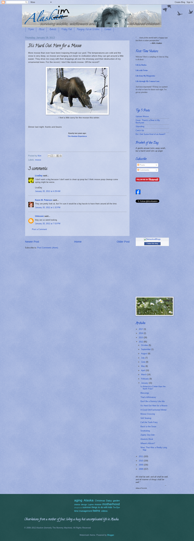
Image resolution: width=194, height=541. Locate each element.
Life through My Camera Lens (147, 81)
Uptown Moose (142, 116)
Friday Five (66, 29)
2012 (141, 342)
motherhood (111, 504)
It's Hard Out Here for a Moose (153, 405)
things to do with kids (102, 507)
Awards (52, 29)
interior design (80, 504)
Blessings (144, 393)
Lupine (91, 504)
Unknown (39, 216)
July (143, 358)
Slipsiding (140, 126)
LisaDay (38, 175)
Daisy (109, 500)
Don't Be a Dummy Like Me (152, 401)
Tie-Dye (116, 507)
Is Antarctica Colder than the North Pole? (153, 387)
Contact (107, 29)
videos (104, 511)
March (144, 374)
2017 (141, 329)
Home (31, 29)
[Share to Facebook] (57, 155)
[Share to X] (54, 155)
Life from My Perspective (145, 76)
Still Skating (145, 418)
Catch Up (140, 130)
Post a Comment (39, 229)
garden (116, 500)
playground (78, 507)
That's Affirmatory (148, 397)
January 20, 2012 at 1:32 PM (47, 207)
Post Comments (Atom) (47, 248)
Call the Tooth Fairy (149, 422)
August (144, 353)
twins (96, 510)
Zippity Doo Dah (147, 435)
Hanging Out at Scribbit (88, 29)
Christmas (100, 500)
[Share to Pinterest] (60, 155)
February (145, 379)
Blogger (110, 535)
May (143, 366)
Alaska (89, 500)
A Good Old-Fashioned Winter (153, 410)
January (145, 383)
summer (87, 507)
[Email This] (49, 155)
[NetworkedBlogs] (152, 239)
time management (83, 511)
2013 (141, 337)
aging (78, 500)
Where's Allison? (147, 443)
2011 (141, 456)
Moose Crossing (147, 414)
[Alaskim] (138, 194)
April (143, 370)
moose (38, 160)
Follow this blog (152, 243)
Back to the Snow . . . (150, 426)
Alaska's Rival (146, 439)
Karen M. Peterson (43, 200)
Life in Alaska (141, 65)
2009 (141, 465)
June (143, 362)
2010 (141, 461)
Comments (144, 170)
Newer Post (32, 241)
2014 (141, 333)
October (145, 345)
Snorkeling (145, 431)
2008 (141, 469)
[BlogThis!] (52, 155)
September (146, 349)
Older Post (123, 241)
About (41, 29)
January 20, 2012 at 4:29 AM (47, 191)
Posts (142, 165)
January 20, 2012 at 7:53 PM (47, 223)
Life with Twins (142, 70)
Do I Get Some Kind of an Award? (150, 134)
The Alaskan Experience (77, 136)
